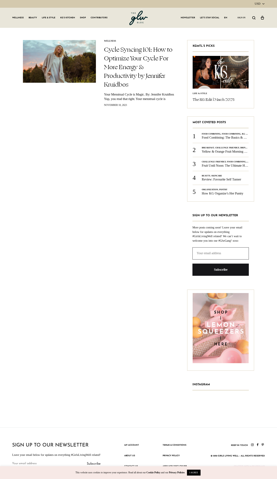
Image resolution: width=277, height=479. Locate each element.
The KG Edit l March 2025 (213, 99)
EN (225, 18)
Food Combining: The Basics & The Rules (229, 137)
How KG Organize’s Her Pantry (222, 193)
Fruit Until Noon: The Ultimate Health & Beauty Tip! (236, 165)
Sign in (241, 17)
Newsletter (188, 18)
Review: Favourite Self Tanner (221, 179)
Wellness (18, 18)
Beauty (33, 18)
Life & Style (48, 18)
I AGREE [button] (193, 472)
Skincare (216, 176)
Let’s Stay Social (209, 18)
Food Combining (211, 134)
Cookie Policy (153, 472)
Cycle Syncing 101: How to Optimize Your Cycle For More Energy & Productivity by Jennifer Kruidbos (138, 67)
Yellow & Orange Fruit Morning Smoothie (229, 151)
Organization (210, 189)
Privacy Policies (177, 472)
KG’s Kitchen (67, 18)
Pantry (223, 189)
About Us (129, 456)
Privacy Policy (171, 456)
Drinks (244, 148)
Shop (83, 18)
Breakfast (208, 148)
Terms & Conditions (174, 445)
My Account (131, 445)
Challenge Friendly (227, 148)
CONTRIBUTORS (99, 18)
